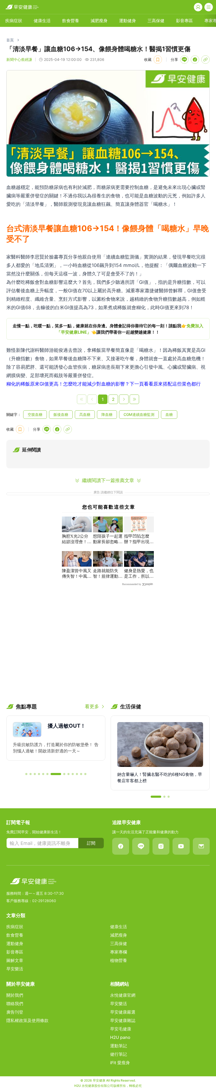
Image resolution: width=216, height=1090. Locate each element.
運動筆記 (118, 1045)
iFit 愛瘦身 (120, 1062)
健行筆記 (118, 1054)
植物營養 (118, 960)
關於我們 (14, 995)
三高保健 (156, 20)
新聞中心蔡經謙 (19, 59)
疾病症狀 (13, 20)
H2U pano (120, 1037)
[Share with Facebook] (195, 59)
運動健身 (127, 20)
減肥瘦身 (99, 20)
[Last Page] (134, 399)
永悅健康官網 (122, 995)
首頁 (10, 40)
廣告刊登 (14, 1012)
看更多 (92, 706)
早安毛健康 (120, 1028)
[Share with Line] (184, 59)
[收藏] (158, 59)
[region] (108, 328)
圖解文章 (14, 960)
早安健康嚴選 (122, 1012)
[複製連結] (205, 59)
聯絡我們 (14, 1003)
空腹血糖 (35, 414)
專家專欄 (118, 952)
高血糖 (84, 414)
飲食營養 (70, 20)
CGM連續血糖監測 (139, 414)
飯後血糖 (60, 414)
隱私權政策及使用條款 (27, 1020)
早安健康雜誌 (122, 1020)
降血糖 (106, 414)
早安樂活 (14, 968)
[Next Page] (124, 399)
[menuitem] (13, 20)
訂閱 (91, 843)
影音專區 (184, 20)
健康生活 (42, 20)
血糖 (169, 414)
